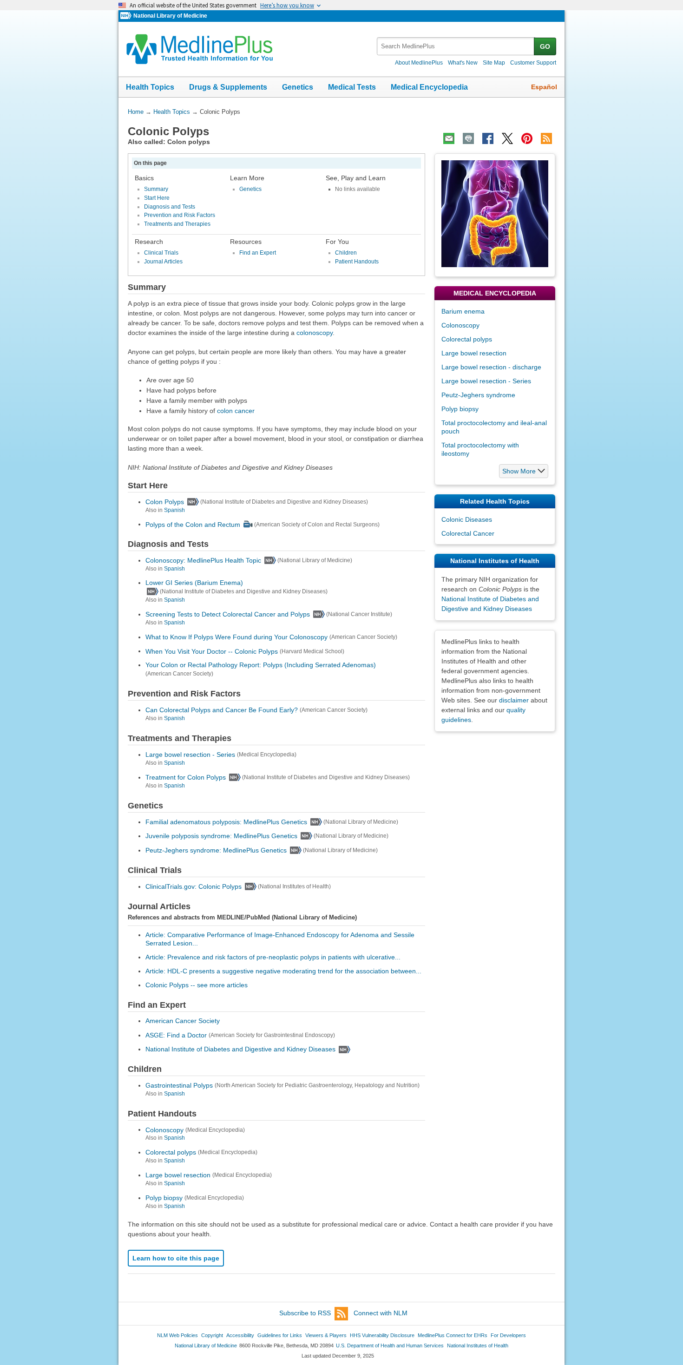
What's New (463, 62)
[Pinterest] (527, 138)
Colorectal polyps (170, 1152)
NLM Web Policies (177, 1335)
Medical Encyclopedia (429, 87)
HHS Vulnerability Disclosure (382, 1335)
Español (544, 87)
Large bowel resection (177, 1175)
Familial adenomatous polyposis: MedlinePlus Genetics (226, 822)
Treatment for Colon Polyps (185, 777)
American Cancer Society (182, 1020)
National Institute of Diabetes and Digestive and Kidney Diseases (240, 1049)
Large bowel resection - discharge (491, 367)
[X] (507, 138)
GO (545, 46)
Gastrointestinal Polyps (179, 1085)
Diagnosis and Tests (169, 206)
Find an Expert (257, 252)
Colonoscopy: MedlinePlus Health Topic (203, 560)
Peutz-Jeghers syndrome (478, 395)
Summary (156, 189)
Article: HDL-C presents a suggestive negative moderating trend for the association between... (283, 971)
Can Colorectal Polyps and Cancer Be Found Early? (221, 710)
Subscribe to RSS (305, 1313)
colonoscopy (314, 332)
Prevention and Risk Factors (179, 215)
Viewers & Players (326, 1335)
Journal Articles (163, 261)
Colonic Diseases (466, 519)
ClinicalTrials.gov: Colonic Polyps (193, 886)
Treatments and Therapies (177, 224)
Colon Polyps (164, 501)
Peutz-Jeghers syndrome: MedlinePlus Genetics (216, 850)
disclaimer (514, 700)
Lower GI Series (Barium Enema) (194, 582)
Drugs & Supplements (228, 87)
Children (346, 252)
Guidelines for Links (279, 1335)
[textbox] (456, 46)
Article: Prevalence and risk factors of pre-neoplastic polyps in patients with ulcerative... (273, 957)
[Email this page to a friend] (449, 138)
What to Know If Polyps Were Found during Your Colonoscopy (236, 637)
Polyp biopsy (164, 1197)
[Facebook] (488, 138)
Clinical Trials (161, 252)
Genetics (297, 87)
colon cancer (236, 410)
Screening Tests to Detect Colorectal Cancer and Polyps (227, 614)
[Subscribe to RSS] (546, 138)
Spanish (174, 510)
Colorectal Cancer (467, 533)
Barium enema (463, 311)
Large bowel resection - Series (190, 754)
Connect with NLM (380, 1313)
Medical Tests (352, 87)
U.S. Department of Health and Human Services (390, 1345)
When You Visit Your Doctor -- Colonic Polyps (211, 651)
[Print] (468, 138)
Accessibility (240, 1335)
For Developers (508, 1335)
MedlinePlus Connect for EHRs (452, 1335)
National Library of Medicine (170, 16)
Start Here (157, 198)
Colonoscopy (164, 1129)
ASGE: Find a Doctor (176, 1035)
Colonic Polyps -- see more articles (196, 985)
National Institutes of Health (477, 1345)
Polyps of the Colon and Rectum (192, 524)
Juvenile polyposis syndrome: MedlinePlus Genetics (221, 836)
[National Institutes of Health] (126, 16)
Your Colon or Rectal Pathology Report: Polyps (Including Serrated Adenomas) (260, 665)
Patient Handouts (357, 261)
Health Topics (150, 87)
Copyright (212, 1335)
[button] (523, 471)
